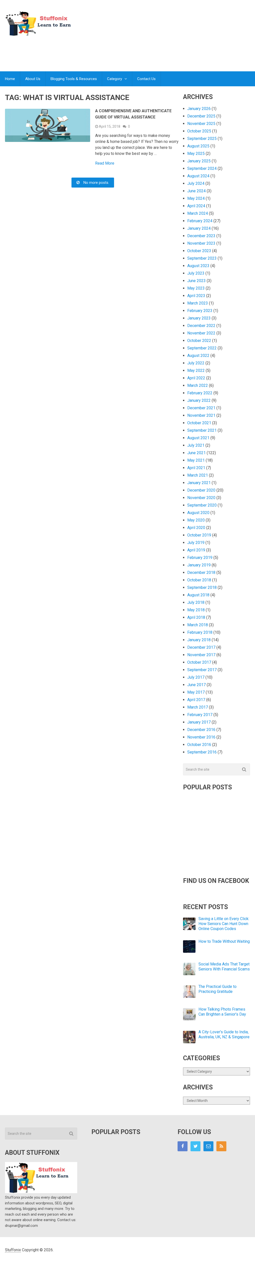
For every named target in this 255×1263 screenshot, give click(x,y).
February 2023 (199, 310)
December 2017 (201, 647)
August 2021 (198, 437)
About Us (32, 79)
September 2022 (202, 348)
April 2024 (196, 206)
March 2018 (197, 625)
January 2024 (199, 228)
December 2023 (201, 235)
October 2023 (199, 250)
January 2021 (199, 482)
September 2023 (202, 258)
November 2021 (201, 415)
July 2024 (195, 183)
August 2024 (198, 176)
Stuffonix (13, 1250)
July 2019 (195, 542)
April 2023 (196, 295)
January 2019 (199, 565)
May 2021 (196, 460)
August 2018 (198, 595)
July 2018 (195, 602)
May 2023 (196, 288)
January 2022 (199, 400)
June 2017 (196, 684)
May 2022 (196, 370)
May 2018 (196, 610)
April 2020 (196, 527)
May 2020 (196, 520)
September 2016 (202, 752)
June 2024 (196, 191)
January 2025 (199, 161)
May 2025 (196, 153)
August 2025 (198, 146)
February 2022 (199, 393)
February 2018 (199, 632)
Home (10, 79)
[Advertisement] (159, 51)
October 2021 (199, 423)
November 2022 (201, 333)
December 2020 (201, 490)
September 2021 (202, 430)
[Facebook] (183, 1146)
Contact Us (146, 79)
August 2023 (198, 265)
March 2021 (197, 475)
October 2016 (199, 744)
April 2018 (196, 617)
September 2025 (202, 138)
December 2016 (201, 729)
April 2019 (196, 550)
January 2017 (199, 722)
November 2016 (201, 737)
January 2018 (199, 639)
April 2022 (196, 378)
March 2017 (197, 707)
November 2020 (201, 497)
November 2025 (201, 123)
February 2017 (199, 714)
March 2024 (197, 213)
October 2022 (199, 340)
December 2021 (201, 408)
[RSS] (221, 1146)
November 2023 (201, 243)
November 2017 (201, 654)
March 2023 (197, 303)
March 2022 (197, 385)
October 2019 (199, 535)
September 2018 (202, 587)
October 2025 (199, 131)
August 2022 (198, 355)
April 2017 (196, 699)
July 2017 (195, 677)
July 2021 (195, 445)
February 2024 (199, 220)
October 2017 (199, 662)
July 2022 (195, 363)
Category (114, 79)
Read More (104, 163)
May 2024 (196, 198)
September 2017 (202, 669)
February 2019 (199, 557)
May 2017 (196, 692)
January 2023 (199, 318)
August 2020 (198, 512)
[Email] (208, 1146)
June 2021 (196, 452)
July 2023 (195, 273)
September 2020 (202, 505)
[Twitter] (195, 1146)
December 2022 (201, 325)
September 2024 (202, 168)
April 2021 (196, 467)
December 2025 (201, 116)
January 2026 (199, 108)
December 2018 (201, 572)
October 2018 (199, 580)
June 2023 (196, 280)
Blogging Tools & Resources (74, 79)
